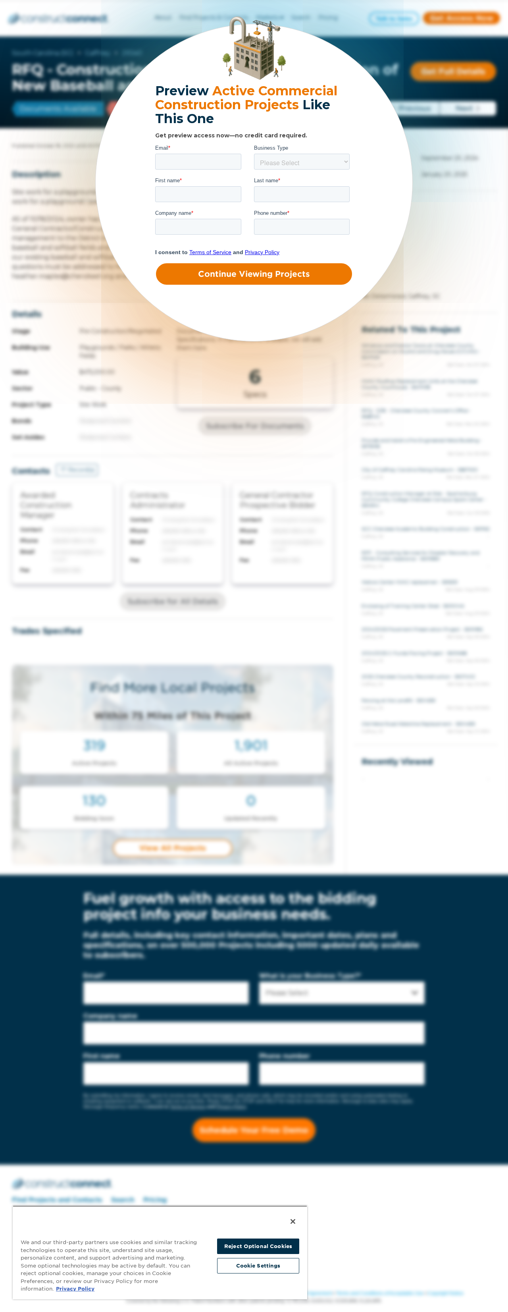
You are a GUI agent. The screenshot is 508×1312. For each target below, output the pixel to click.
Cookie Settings (258, 1266)
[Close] (293, 1221)
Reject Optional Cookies (258, 1246)
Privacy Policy (75, 1289)
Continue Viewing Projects (254, 274)
